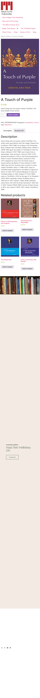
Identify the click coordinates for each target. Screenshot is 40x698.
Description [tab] (8, 131)
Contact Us (12, 457)
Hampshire (29, 122)
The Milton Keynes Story (10, 25)
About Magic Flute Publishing (12, 17)
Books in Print (25, 32)
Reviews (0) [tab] (19, 131)
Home (3, 36)
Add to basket (13, 115)
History (8, 36)
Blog (34, 32)
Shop (16, 32)
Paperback (8, 125)
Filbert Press (6, 32)
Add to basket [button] (7, 230)
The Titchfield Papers (28, 28)
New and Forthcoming (10, 21)
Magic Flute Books (8, 28)
